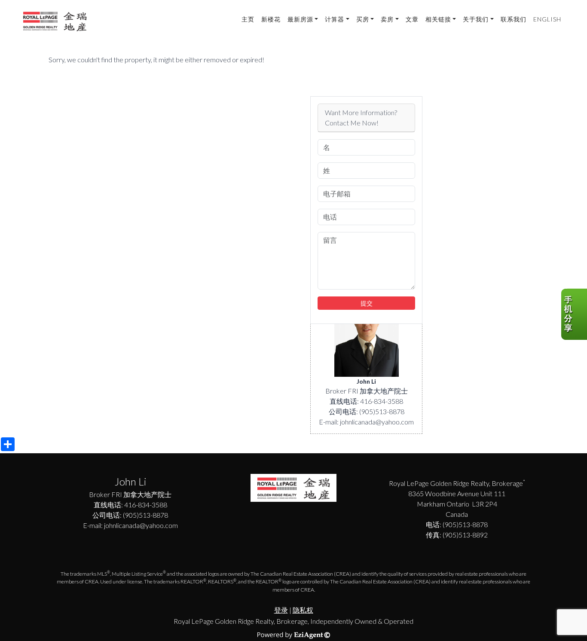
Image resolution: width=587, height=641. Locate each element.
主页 (248, 19)
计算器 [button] (334, 19)
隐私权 (303, 610)
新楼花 (271, 19)
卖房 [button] (387, 19)
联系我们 (513, 19)
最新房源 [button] (300, 19)
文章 (412, 19)
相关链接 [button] (438, 19)
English (547, 19)
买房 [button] (362, 19)
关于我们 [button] (476, 19)
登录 (281, 610)
